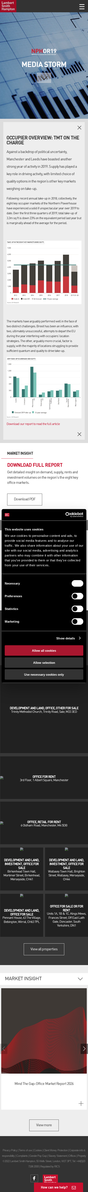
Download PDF (24, 499)
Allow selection (44, 662)
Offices (72, 1155)
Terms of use (25, 1150)
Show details (65, 638)
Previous (3, 1049)
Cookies (38, 1150)
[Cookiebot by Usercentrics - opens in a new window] (65, 515)
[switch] (77, 596)
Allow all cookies (44, 650)
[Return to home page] (8, 6)
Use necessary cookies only (44, 674)
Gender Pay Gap (38, 1155)
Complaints (22, 1155)
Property (82, 1155)
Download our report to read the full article (33, 424)
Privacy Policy (10, 1150)
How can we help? (54, 1187)
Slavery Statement (57, 1155)
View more (44, 1125)
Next (84, 1049)
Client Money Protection (56, 1150)
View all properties (44, 949)
